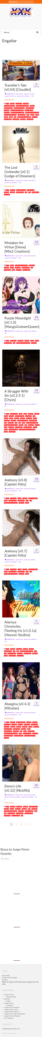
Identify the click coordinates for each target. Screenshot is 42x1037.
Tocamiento (15, 119)
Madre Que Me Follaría (17, 110)
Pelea (23, 423)
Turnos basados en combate (27, 429)
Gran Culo (29, 418)
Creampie (26, 103)
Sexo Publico (11, 813)
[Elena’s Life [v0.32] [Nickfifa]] (21, 763)
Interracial (18, 267)
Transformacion (13, 429)
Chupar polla (30, 190)
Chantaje (11, 416)
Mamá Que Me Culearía (32, 112)
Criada (12, 265)
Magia (29, 729)
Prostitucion (7, 270)
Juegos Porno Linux (29, 94)
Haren (32, 341)
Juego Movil (21, 500)
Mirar (27, 115)
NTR (16, 423)
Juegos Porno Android (29, 255)
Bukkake (12, 649)
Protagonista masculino (24, 117)
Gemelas (24, 727)
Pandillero (34, 809)
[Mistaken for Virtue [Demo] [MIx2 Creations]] (21, 219)
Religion (21, 425)
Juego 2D (13, 420)
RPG (25, 425)
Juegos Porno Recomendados (12, 797)
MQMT (11, 117)
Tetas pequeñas (8, 735)
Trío (22, 815)
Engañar (32, 106)
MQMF (37, 115)
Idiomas (7, 999)
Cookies (5, 980)
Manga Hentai (11, 997)
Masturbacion (21, 115)
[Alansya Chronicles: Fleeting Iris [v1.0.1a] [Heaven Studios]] (21, 599)
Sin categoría (8, 1018)
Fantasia (22, 418)
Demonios (27, 724)
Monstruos (11, 423)
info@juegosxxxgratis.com (11, 1029)
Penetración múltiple (32, 423)
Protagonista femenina (26, 651)
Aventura (12, 190)
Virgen (6, 431)
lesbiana (31, 649)
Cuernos (20, 724)
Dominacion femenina (22, 106)
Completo (9, 1005)
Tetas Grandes (27, 427)
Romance (34, 343)
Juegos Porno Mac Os (10, 96)
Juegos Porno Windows (23, 96)
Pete (29, 192)
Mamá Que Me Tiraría (10, 115)
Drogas (11, 418)
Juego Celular (12, 500)
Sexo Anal (31, 425)
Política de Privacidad (9, 977)
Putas (13, 270)
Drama (19, 498)
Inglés (8, 1001)
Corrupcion (19, 103)
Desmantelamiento (9, 106)
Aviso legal (5, 975)
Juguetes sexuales (19, 108)
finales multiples (33, 498)
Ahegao (12, 103)
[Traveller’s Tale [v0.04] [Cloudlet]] (21, 70)
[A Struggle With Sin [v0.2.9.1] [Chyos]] (21, 368)
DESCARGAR (9, 100)
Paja (15, 117)
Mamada (12, 192)
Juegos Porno (19, 94)
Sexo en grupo (11, 653)
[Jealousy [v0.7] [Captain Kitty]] (21, 528)
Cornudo (34, 722)
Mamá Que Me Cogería (17, 112)
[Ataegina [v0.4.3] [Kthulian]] (21, 680)
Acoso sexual (14, 414)
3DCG (7, 103)
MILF (5, 423)
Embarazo (32, 265)
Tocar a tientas (16, 815)
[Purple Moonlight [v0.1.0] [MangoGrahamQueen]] (21, 295)
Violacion (23, 119)
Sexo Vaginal (8, 119)
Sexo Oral (35, 117)
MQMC (32, 115)
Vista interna (12, 655)
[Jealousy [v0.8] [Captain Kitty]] (21, 456)
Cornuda (28, 722)
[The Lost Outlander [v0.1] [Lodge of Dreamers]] (21, 144)
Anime (21, 414)
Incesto (12, 267)
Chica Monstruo (19, 416)
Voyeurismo (29, 119)
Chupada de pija (21, 190)
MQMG (6, 117)
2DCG (7, 265)
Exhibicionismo (8, 108)
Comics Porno (9, 995)
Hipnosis (6, 809)
